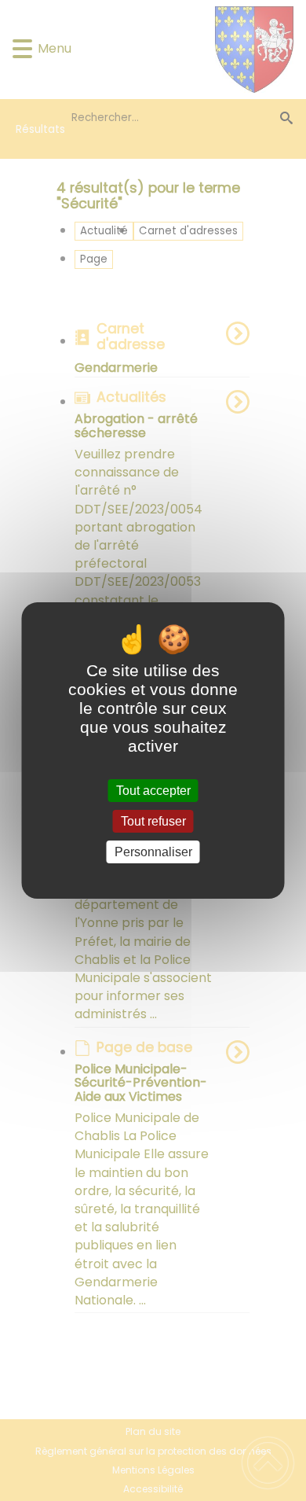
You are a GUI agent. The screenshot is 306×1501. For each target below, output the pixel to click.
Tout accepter (153, 790)
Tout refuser (153, 821)
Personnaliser (153, 852)
